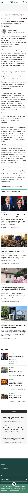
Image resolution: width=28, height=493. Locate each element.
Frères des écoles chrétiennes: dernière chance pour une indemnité (17, 371)
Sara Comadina (14, 339)
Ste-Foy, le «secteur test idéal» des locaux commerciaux (13, 326)
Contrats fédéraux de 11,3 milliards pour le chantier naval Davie (13, 216)
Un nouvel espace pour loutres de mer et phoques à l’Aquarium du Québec (14, 428)
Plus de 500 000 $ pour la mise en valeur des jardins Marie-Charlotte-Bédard (13, 289)
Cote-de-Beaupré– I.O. (15, 14)
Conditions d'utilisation (14, 490)
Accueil (3, 14)
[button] (2, 2)
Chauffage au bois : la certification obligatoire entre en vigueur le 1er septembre (16, 384)
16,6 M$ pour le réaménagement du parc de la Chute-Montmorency (13, 418)
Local (7, 14)
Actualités (3, 212)
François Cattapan (12, 31)
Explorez (14, 411)
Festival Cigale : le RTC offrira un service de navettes (12, 252)
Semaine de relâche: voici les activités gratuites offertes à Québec (14, 439)
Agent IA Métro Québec (15, 227)
